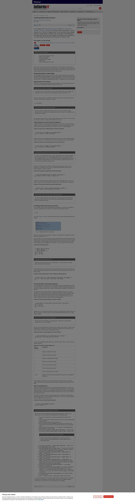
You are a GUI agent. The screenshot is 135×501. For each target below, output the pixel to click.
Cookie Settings (97, 496)
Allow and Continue (108, 496)
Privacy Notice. (41, 499)
